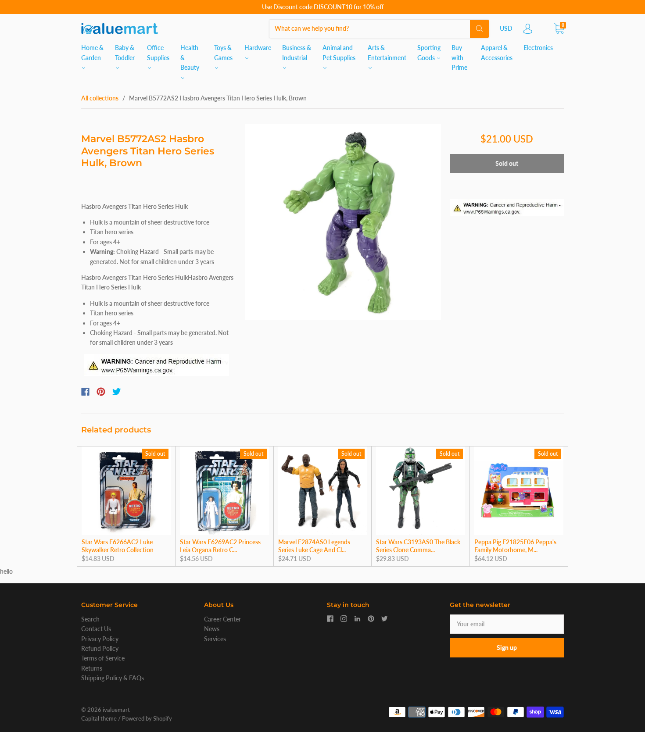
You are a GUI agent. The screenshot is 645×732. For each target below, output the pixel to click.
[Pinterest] (101, 391)
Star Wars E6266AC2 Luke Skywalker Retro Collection (118, 545)
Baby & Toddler (125, 52)
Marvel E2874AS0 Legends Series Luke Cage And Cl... (314, 545)
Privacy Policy (99, 639)
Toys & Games (223, 52)
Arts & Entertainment (387, 52)
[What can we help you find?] (379, 28)
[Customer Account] (527, 31)
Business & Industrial (296, 52)
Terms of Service (103, 658)
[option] (343, 222)
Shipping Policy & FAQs (112, 678)
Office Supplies (158, 52)
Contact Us (96, 628)
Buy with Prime (459, 57)
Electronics (538, 47)
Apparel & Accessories (496, 52)
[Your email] (507, 624)
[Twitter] (117, 391)
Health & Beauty (189, 57)
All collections (99, 98)
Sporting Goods (429, 52)
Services (215, 639)
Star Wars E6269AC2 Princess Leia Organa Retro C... (220, 545)
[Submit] (479, 28)
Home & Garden (92, 52)
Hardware (257, 47)
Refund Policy (99, 648)
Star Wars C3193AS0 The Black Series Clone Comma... (418, 545)
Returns (91, 668)
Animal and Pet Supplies (338, 52)
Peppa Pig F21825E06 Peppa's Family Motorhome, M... (515, 545)
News (211, 628)
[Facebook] (85, 391)
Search (90, 619)
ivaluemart (116, 709)
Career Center (222, 619)
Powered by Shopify (147, 718)
